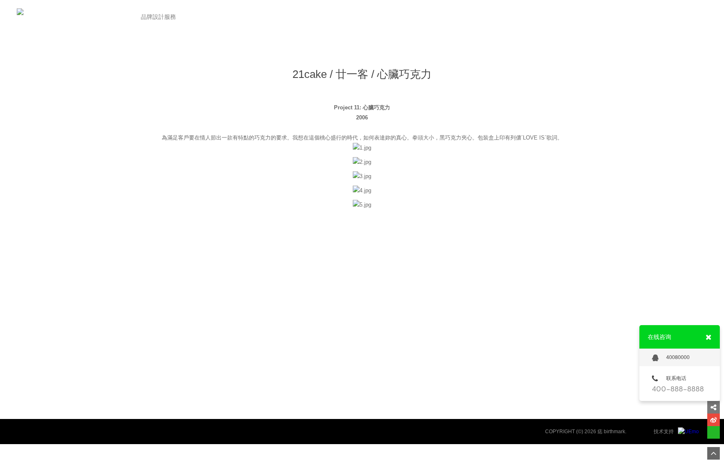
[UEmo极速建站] (688, 431)
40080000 (678, 357)
